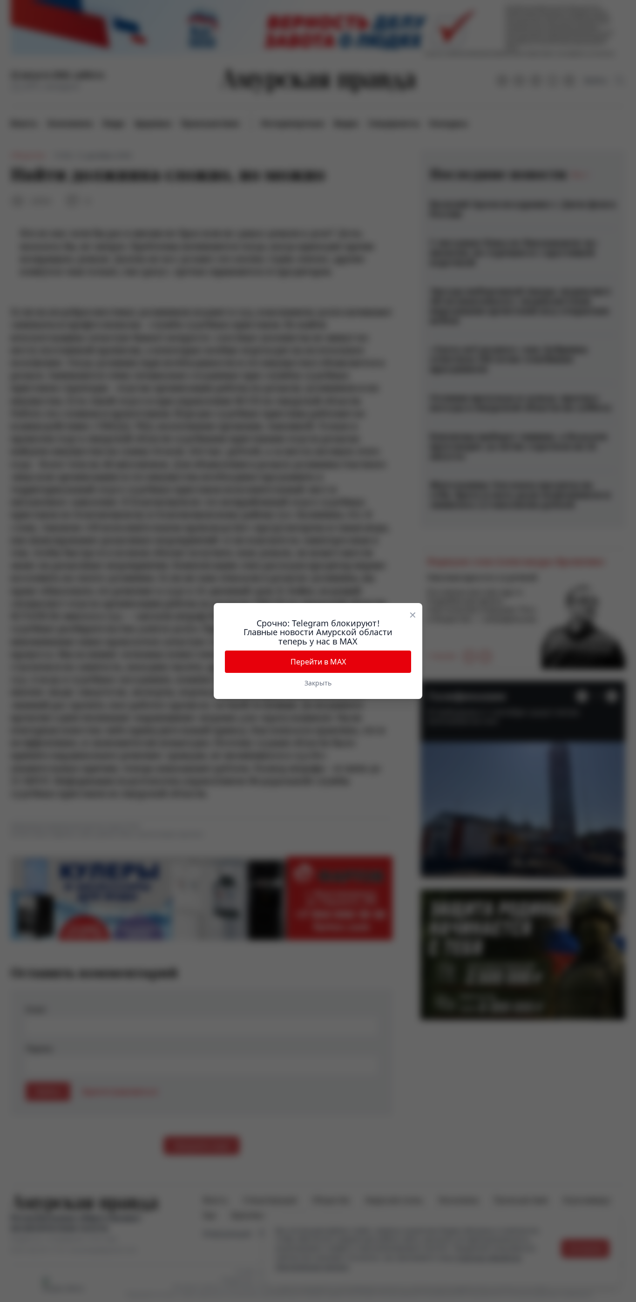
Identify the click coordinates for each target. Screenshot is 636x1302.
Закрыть (318, 682)
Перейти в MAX (318, 662)
